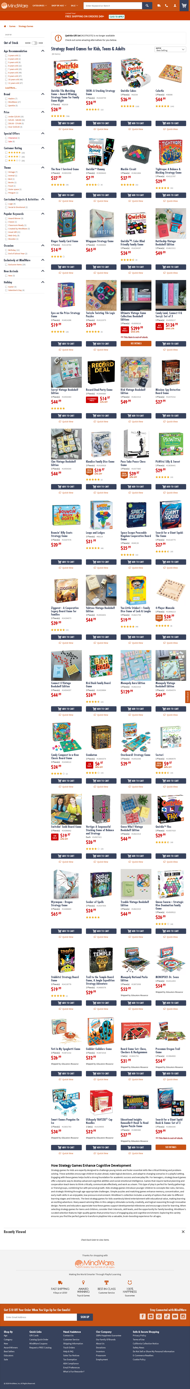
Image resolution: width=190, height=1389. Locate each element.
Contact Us (68, 1335)
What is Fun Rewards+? (73, 1371)
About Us (100, 1343)
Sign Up (85, 1317)
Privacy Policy (139, 1335)
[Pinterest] (159, 1316)
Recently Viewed (15, 1232)
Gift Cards (33, 1335)
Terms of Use (138, 1339)
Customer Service (71, 1339)
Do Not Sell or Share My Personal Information (153, 1351)
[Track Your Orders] (159, 5)
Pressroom (101, 1355)
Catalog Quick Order (38, 1339)
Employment (102, 1359)
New (6, 1343)
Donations (101, 1347)
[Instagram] (183, 1316)
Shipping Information (73, 1343)
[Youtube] (175, 1316)
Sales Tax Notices (71, 1355)
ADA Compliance (71, 1363)
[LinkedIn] (151, 1316)
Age (5, 1335)
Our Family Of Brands (105, 1339)
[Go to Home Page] (5, 26)
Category (8, 1339)
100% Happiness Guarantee (108, 1335)
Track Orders (69, 1347)
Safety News (138, 1347)
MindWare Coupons (38, 1343)
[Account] (175, 5)
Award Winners (11, 1347)
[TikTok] (167, 1316)
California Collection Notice (146, 1343)
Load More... (11, 87)
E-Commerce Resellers (143, 1355)
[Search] (147, 5)
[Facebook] (143, 1316)
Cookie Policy (139, 1359)
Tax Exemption (70, 1359)
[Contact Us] (166, 5)
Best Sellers (9, 1351)
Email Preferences (71, 1367)
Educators (8, 1355)
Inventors (100, 1351)
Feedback (187, 697)
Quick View (67, 129)
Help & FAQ (68, 1351)
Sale (6, 1359)
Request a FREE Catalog (40, 1347)
